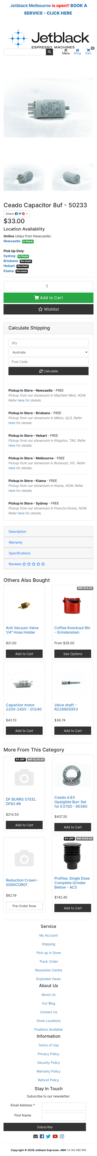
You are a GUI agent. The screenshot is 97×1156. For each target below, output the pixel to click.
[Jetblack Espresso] (48, 38)
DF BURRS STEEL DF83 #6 (21, 801)
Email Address (23, 1105)
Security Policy (48, 1063)
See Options (72, 654)
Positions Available (48, 1029)
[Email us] (35, 1136)
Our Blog (48, 1003)
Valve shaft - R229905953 (66, 707)
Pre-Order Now (24, 906)
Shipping (48, 944)
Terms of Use (48, 1045)
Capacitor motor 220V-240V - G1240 (24, 707)
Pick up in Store (48, 953)
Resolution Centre (48, 970)
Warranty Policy (48, 1071)
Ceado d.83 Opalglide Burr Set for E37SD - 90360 (70, 802)
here (21, 400)
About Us (48, 995)
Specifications (19, 553)
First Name (22, 1115)
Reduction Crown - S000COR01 (22, 882)
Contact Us (48, 1012)
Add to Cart (51, 297)
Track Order (48, 961)
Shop (77, 53)
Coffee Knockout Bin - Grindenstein (72, 630)
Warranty (16, 542)
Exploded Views (48, 979)
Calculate (50, 371)
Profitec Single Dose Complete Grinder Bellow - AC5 (72, 883)
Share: (10, 213)
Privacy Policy (48, 1054)
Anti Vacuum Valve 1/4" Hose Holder (22, 630)
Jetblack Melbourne (30, 5)
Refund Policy (48, 1080)
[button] (48, 309)
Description (17, 531)
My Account (48, 935)
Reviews (15, 564)
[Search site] (49, 52)
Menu (66, 53)
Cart (89, 52)
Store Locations (48, 1021)
